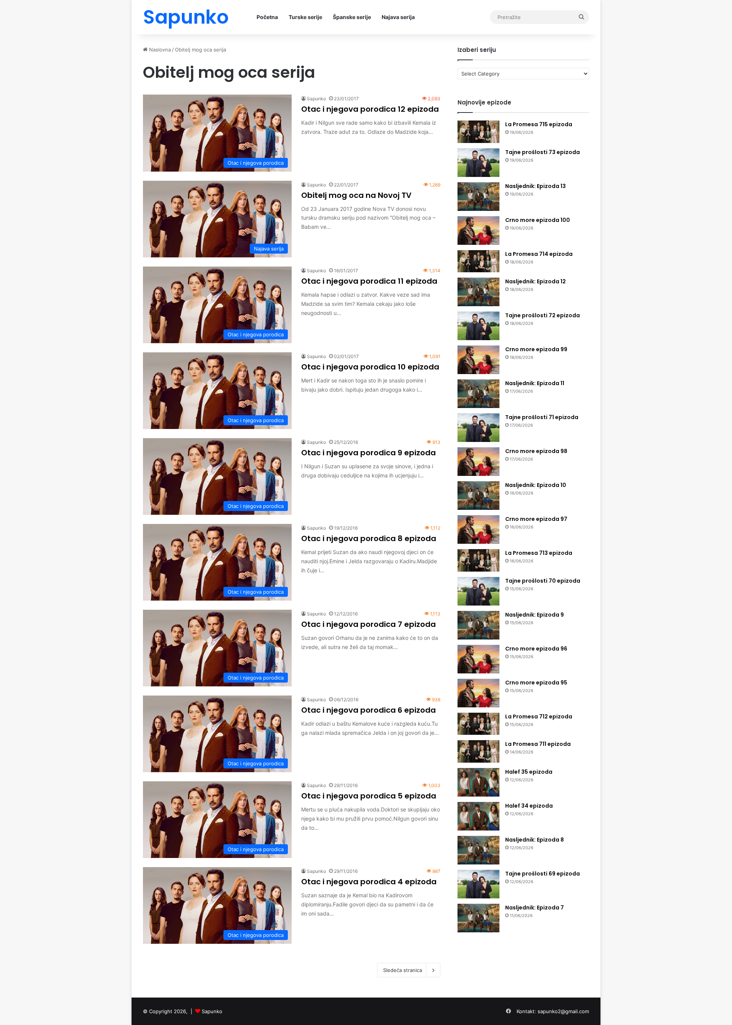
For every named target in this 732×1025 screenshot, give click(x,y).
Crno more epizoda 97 (536, 519)
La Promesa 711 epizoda (538, 744)
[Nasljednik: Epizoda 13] (478, 196)
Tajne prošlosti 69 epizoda (542, 873)
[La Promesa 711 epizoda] (478, 751)
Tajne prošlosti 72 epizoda (542, 315)
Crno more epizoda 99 (536, 349)
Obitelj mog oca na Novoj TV (356, 195)
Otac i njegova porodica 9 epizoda (368, 452)
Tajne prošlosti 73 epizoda (542, 152)
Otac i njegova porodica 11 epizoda (369, 281)
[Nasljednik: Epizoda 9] (478, 625)
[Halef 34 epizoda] (478, 816)
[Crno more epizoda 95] (478, 693)
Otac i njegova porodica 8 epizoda (368, 538)
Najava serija (398, 17)
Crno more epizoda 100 (537, 220)
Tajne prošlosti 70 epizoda (542, 581)
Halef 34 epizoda (529, 806)
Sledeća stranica (402, 970)
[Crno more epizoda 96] (478, 659)
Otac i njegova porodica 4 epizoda (369, 881)
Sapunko (316, 98)
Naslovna (159, 50)
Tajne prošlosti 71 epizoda (541, 417)
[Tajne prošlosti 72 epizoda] (478, 326)
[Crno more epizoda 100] (478, 230)
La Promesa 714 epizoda (539, 254)
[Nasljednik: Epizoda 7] (478, 918)
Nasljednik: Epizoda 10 (535, 485)
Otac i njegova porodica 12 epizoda (370, 109)
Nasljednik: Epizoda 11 (534, 383)
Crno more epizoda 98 (536, 451)
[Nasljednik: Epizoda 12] (478, 292)
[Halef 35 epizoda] (478, 782)
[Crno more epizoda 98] (478, 461)
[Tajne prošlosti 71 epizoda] (478, 427)
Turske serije (305, 17)
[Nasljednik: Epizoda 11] (478, 393)
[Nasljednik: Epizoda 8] (478, 850)
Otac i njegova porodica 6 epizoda (368, 710)
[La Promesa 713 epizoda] (478, 560)
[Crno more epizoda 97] (478, 529)
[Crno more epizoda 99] (478, 359)
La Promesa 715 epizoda (538, 124)
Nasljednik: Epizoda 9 (534, 615)
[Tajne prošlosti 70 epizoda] (478, 591)
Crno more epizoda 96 (536, 648)
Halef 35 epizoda (528, 772)
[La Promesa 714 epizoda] (478, 261)
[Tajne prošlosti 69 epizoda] (478, 884)
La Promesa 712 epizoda (538, 716)
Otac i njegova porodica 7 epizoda (368, 624)
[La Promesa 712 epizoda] (478, 724)
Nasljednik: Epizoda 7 (534, 907)
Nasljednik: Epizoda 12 (535, 281)
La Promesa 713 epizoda (538, 553)
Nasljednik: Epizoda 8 (534, 839)
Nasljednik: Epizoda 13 (535, 186)
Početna (267, 17)
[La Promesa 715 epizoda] (478, 131)
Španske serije (352, 17)
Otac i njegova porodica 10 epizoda (370, 366)
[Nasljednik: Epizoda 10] (478, 495)
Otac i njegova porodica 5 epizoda (368, 795)
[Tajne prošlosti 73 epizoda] (478, 162)
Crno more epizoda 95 (536, 682)
